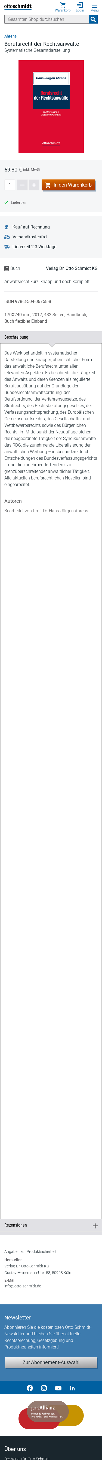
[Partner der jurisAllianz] (51, 1415)
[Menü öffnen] (94, 5)
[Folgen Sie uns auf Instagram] (44, 1388)
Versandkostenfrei (30, 236)
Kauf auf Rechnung (31, 227)
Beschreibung (48, 337)
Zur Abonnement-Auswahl (51, 1362)
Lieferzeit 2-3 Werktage (34, 246)
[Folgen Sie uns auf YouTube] (58, 1388)
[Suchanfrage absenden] (93, 19)
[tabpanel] (51, 775)
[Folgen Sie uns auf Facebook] (29, 1388)
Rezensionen (48, 1225)
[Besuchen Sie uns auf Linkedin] (72, 1388)
